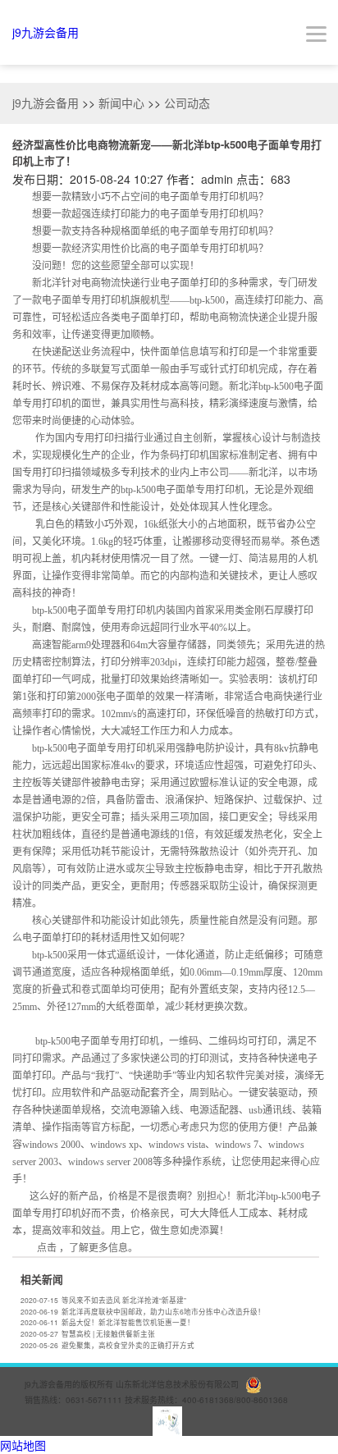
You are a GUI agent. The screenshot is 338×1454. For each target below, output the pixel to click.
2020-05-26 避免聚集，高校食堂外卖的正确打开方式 (107, 1345)
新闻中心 (121, 102)
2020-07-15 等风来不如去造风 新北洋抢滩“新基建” (103, 1300)
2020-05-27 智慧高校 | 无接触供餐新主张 (88, 1333)
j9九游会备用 (45, 32)
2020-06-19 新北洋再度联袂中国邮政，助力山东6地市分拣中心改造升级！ (143, 1311)
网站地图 (23, 1445)
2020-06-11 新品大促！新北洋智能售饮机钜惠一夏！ (107, 1322)
